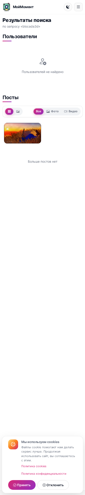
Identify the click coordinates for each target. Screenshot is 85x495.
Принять (23, 485)
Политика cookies (33, 466)
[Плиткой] (9, 111)
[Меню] (78, 7)
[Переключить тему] (68, 7)
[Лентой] (18, 111)
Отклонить (55, 485)
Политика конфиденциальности (43, 473)
